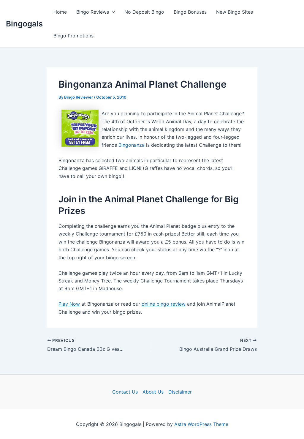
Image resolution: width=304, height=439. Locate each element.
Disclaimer (180, 392)
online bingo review (164, 304)
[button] (112, 12)
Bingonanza (131, 145)
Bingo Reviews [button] (92, 12)
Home (60, 12)
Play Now (69, 304)
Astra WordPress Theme (201, 424)
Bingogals (24, 23)
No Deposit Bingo (144, 12)
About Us (153, 392)
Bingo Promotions (73, 36)
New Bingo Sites (234, 12)
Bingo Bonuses (190, 12)
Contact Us (125, 392)
